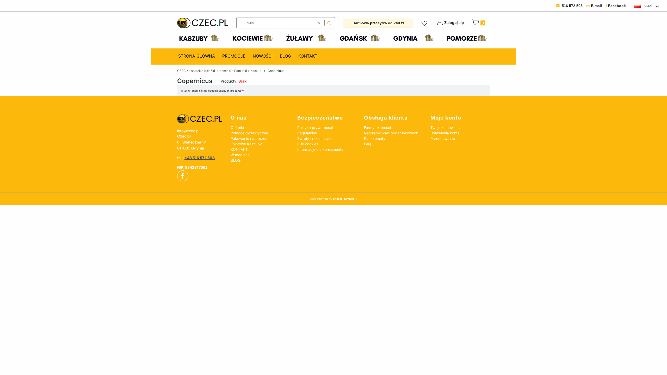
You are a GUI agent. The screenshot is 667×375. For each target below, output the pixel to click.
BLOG (235, 160)
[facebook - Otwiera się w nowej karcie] (182, 176)
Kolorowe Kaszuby (246, 144)
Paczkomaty (374, 138)
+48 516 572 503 (199, 157)
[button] (329, 22)
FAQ (367, 144)
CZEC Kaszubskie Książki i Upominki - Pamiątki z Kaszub (219, 71)
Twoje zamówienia (445, 127)
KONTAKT (239, 149)
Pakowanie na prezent (250, 138)
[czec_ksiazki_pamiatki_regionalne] (199, 119)
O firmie (237, 127)
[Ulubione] (425, 23)
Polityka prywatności (315, 127)
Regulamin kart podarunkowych (391, 133)
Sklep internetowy (332, 198)
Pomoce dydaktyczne (249, 133)
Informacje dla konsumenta (320, 149)
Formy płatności (377, 127)
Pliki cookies (307, 144)
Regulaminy (307, 133)
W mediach (240, 155)
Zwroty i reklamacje (314, 138)
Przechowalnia (442, 138)
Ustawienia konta (445, 133)
